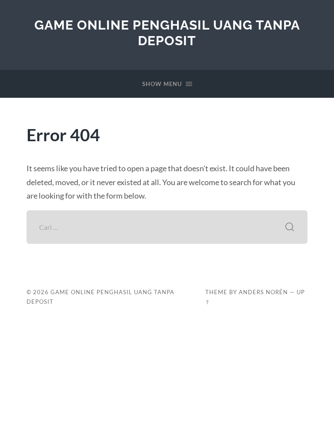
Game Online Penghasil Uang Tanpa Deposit (167, 32)
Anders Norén (263, 292)
